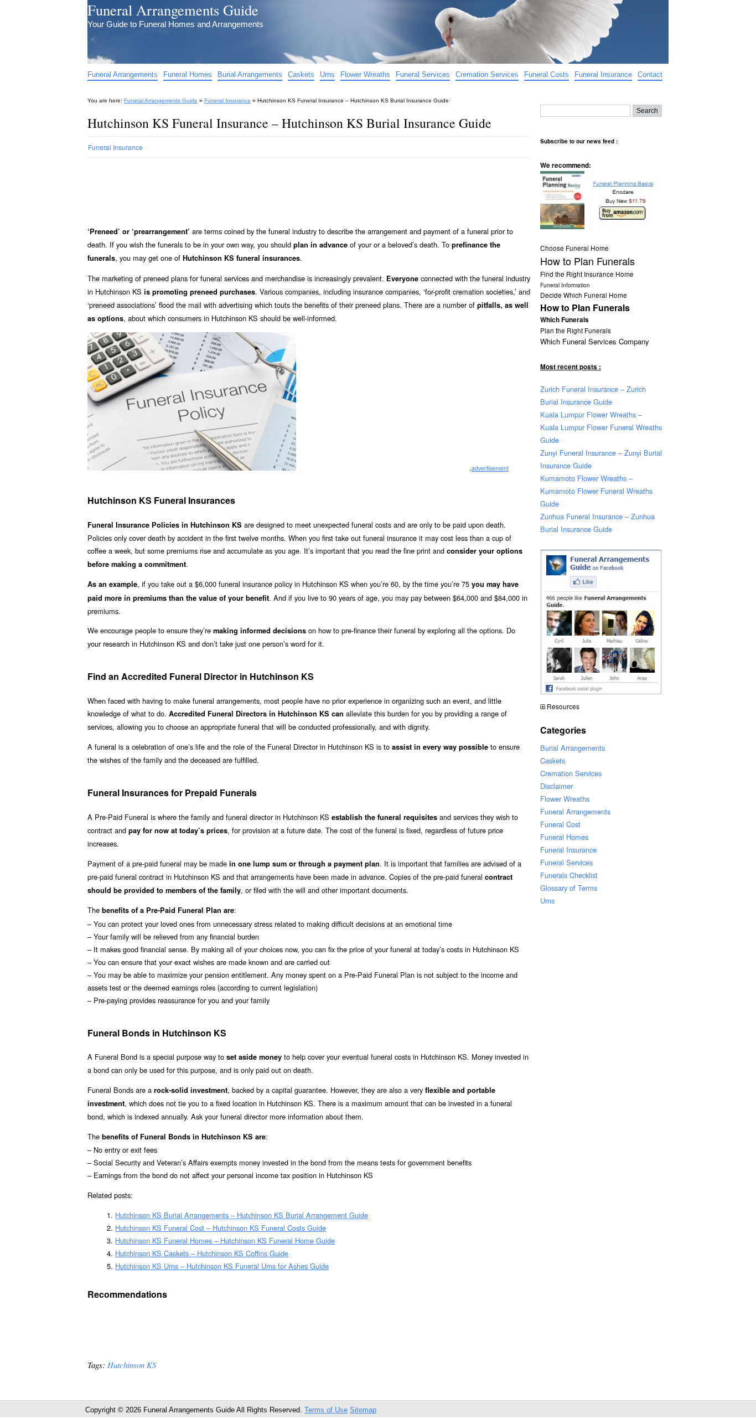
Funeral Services (423, 74)
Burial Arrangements (250, 74)
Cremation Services (487, 74)
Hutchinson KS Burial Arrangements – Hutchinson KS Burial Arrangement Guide (241, 1215)
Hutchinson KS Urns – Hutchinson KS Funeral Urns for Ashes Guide (222, 1266)
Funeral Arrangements (122, 74)
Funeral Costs (546, 74)
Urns (327, 74)
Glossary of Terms (568, 888)
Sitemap (363, 1410)
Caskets (301, 74)
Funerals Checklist (569, 875)
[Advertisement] (288, 187)
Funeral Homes (187, 74)
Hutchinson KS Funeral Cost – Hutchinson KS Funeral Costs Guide (220, 1227)
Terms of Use (326, 1410)
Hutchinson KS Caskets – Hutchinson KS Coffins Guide (201, 1253)
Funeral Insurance (603, 74)
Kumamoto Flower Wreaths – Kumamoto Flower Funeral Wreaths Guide (596, 491)
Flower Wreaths (365, 74)
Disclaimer (556, 786)
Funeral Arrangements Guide (172, 9)
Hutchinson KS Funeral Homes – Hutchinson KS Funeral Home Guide (225, 1240)
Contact (650, 74)
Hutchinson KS (131, 1364)
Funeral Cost (560, 824)
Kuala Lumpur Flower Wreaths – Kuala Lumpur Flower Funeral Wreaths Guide (601, 427)
